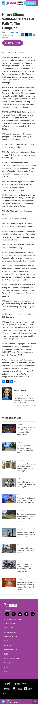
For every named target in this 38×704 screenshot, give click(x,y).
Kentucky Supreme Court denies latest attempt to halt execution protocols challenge (26, 585)
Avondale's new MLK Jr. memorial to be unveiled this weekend (26, 534)
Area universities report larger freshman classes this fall (26, 550)
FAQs (6, 667)
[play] (3, 701)
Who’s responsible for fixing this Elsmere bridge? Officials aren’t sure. (25, 449)
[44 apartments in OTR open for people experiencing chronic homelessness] (9, 564)
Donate (31, 3)
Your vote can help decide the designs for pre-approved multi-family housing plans (26, 467)
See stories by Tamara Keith (25, 406)
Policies (6, 654)
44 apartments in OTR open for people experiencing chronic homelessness (25, 567)
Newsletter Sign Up (10, 636)
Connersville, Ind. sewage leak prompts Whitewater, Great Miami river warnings (26, 517)
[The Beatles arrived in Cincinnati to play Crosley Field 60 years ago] (9, 482)
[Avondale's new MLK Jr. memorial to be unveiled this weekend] (9, 532)
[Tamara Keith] (7, 393)
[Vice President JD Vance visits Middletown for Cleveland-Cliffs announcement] (9, 428)
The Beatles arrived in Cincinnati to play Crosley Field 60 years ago (26, 484)
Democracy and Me (10, 649)
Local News (20, 442)
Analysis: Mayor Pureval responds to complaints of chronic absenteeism (26, 500)
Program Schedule (10, 632)
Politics (19, 424)
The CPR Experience (10, 623)
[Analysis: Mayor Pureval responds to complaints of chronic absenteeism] (9, 498)
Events (6, 641)
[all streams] (35, 701)
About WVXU (8, 628)
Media (19, 479)
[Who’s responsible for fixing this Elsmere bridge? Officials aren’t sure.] (9, 446)
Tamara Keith (13, 32)
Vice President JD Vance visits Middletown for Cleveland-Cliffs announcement (26, 431)
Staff (5, 671)
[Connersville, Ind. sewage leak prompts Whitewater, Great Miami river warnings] (9, 514)
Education (20, 545)
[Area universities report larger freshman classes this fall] (9, 548)
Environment (21, 511)
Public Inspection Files (11, 658)
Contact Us (8, 645)
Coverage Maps (9, 663)
